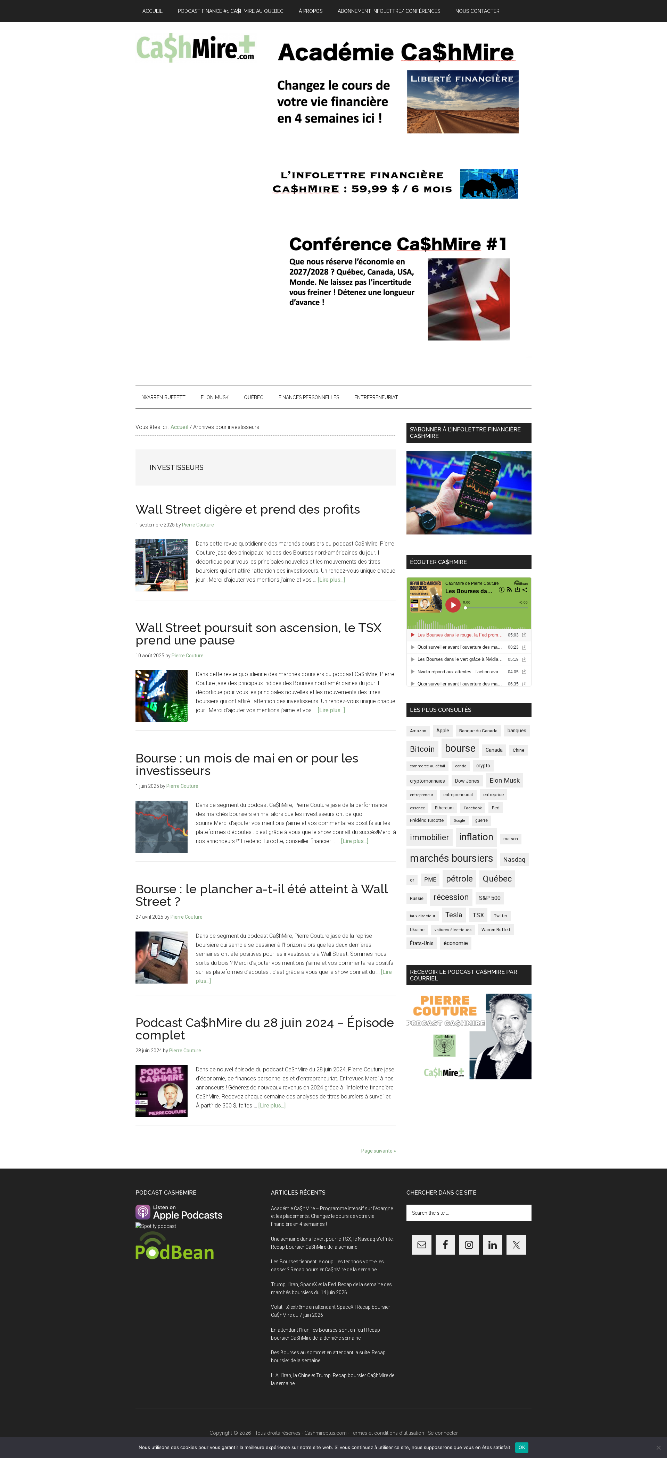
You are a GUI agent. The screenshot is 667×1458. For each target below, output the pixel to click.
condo (460, 766)
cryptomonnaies (427, 781)
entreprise (493, 794)
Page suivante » (378, 1151)
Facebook (473, 808)
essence (417, 808)
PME (430, 879)
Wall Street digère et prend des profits (247, 509)
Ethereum (444, 808)
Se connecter (443, 1433)
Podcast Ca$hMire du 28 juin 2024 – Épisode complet (264, 1028)
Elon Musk (504, 780)
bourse (460, 748)
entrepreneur (421, 794)
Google (459, 820)
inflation (476, 837)
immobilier (429, 837)
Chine (518, 750)
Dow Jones (467, 781)
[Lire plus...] (331, 579)
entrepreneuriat (458, 794)
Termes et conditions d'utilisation (387, 1433)
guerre (481, 820)
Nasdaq (514, 859)
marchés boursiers (451, 858)
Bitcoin (422, 748)
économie (456, 943)
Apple (442, 731)
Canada (494, 750)
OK (522, 1447)
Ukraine (417, 929)
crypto (483, 765)
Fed (496, 807)
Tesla (453, 915)
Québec (497, 879)
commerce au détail (427, 766)
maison (510, 838)
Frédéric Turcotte (427, 820)
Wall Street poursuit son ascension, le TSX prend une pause (258, 633)
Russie (416, 898)
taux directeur (422, 916)
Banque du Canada (478, 730)
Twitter (500, 915)
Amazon (418, 730)
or (412, 880)
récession (451, 897)
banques (517, 730)
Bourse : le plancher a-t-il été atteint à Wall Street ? (261, 895)
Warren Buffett (495, 929)
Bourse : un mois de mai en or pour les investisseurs (246, 764)
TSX (478, 915)
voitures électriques (453, 930)
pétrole (459, 879)
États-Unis (422, 943)
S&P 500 (490, 898)
